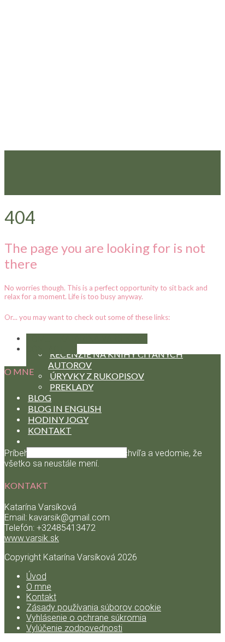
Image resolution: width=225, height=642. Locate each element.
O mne (38, 587)
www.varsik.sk (31, 538)
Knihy (42, 332)
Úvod (36, 576)
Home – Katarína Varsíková (86, 339)
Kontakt (41, 597)
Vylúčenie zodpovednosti (74, 628)
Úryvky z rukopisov (97, 376)
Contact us (51, 349)
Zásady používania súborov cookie (93, 607)
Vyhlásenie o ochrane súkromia (86, 618)
